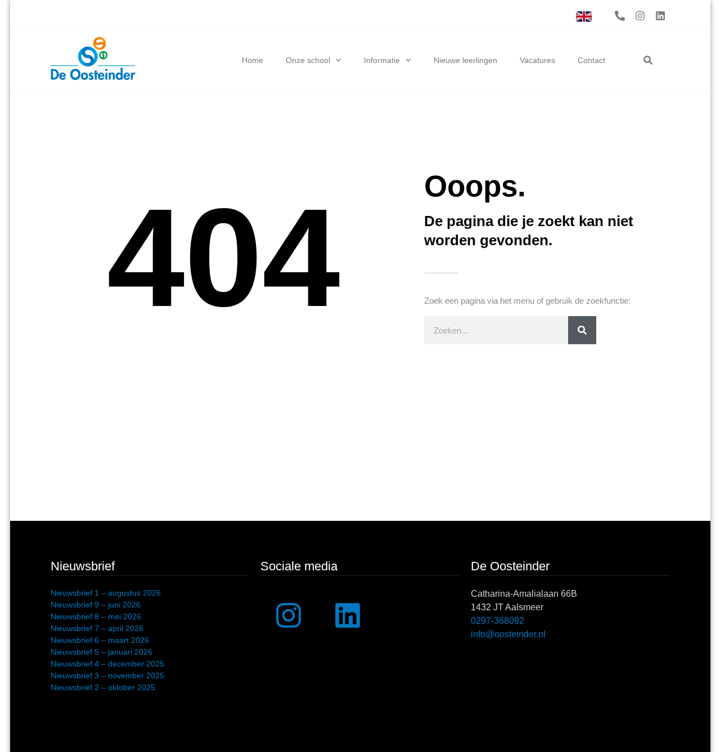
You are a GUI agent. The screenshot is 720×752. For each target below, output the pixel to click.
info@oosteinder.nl (508, 634)
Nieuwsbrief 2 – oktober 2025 (103, 687)
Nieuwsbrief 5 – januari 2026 (101, 651)
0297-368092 (497, 620)
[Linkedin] (660, 16)
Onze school (308, 60)
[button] (648, 60)
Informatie (382, 60)
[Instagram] (640, 16)
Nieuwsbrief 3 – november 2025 (107, 675)
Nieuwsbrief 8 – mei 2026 (96, 616)
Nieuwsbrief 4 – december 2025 (107, 663)
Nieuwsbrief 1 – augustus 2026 (106, 592)
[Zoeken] (582, 330)
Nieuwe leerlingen (465, 60)
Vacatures (537, 60)
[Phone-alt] (620, 16)
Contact (591, 60)
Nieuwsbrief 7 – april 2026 (97, 628)
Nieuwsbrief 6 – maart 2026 (100, 640)
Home (252, 60)
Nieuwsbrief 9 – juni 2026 (96, 604)
